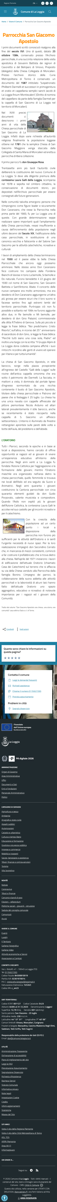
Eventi (4, 933)
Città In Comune (32, 1185)
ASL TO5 (5, 1137)
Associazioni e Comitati (12, 958)
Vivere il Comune (15, 21)
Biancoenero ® (21, 1191)
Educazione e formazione (12, 841)
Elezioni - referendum (11, 901)
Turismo (5, 866)
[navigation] (5, 11)
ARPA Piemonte (9, 1141)
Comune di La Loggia (32, 11)
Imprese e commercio (11, 849)
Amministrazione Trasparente (14, 1051)
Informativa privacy (10, 1089)
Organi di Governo (9, 771)
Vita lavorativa (8, 870)
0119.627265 (11, 972)
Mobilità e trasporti (10, 853)
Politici (4, 797)
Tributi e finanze (8, 893)
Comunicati (6, 914)
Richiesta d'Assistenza (11, 1076)
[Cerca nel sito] (50, 12)
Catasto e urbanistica (11, 832)
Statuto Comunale (10, 1084)
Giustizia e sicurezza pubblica (14, 845)
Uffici (4, 780)
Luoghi (4, 937)
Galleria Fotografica (10, 945)
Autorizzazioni (8, 828)
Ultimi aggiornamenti (11, 1106)
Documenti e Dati (9, 784)
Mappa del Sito (8, 1114)
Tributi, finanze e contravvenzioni (16, 862)
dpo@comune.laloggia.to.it (19, 1038)
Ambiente (6, 815)
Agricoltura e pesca (10, 811)
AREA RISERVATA (28, 1198)
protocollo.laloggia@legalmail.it (21, 981)
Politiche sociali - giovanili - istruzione (18, 906)
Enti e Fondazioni (9, 788)
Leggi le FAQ (7, 1063)
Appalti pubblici (8, 824)
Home (4, 21)
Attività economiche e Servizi (14, 954)
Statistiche (6, 1110)
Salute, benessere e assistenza (15, 857)
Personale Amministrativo (13, 792)
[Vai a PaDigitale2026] (18, 758)
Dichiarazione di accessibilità (14, 1055)
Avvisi (4, 918)
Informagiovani (8, 1149)
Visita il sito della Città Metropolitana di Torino (22, 1133)
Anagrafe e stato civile (11, 820)
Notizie (5, 885)
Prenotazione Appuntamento (14, 1068)
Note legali (6, 1093)
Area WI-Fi (6, 1145)
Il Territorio (6, 941)
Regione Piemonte (10, 3)
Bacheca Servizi (8, 1080)
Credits (5, 1101)
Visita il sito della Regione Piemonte (17, 1128)
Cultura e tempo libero (11, 836)
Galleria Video (8, 949)
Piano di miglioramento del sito (15, 1059)
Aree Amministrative (11, 776)
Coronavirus (7, 889)
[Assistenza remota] (41, 1185)
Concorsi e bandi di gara (12, 897)
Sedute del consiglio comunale (15, 910)
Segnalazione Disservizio (12, 1072)
